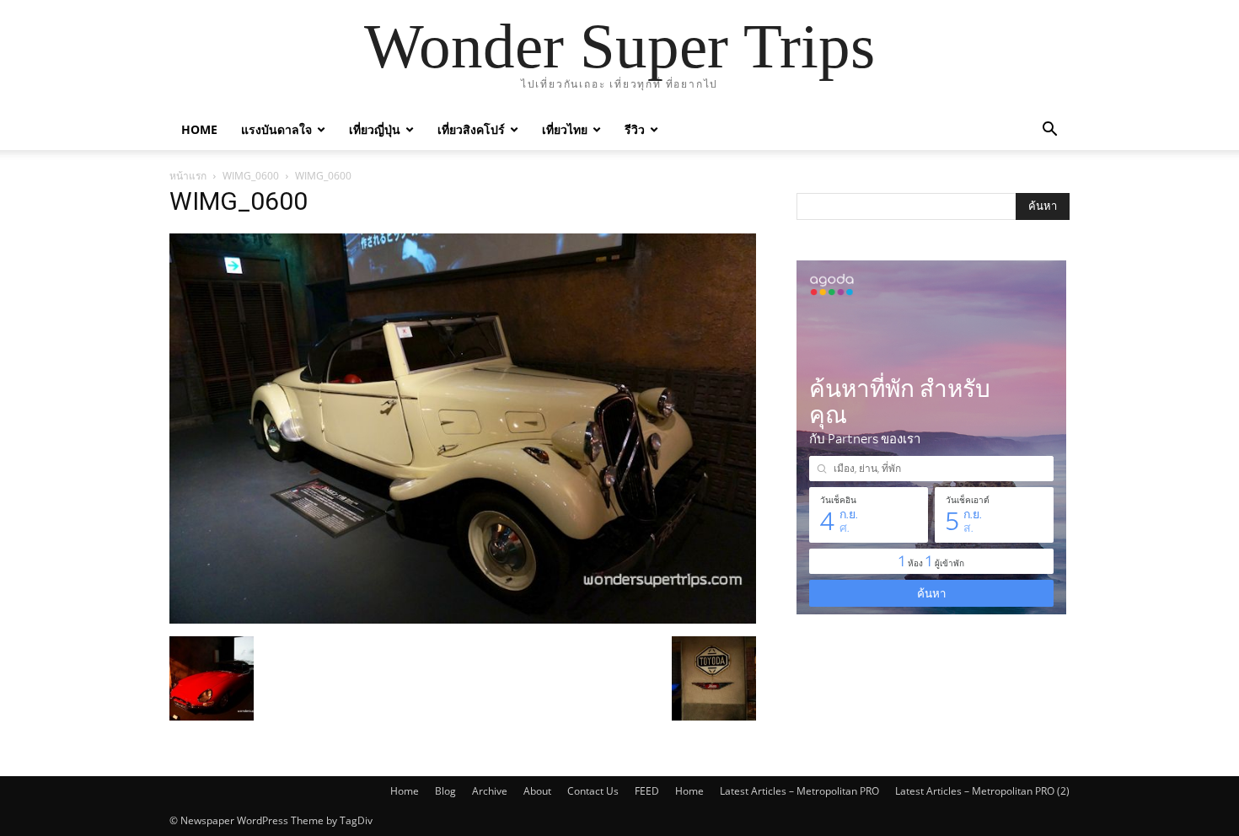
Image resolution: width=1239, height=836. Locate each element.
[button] (1049, 131)
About (537, 791)
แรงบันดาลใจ (276, 129)
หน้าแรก (187, 176)
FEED (647, 791)
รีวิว (635, 129)
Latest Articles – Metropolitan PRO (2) (982, 791)
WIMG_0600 (251, 176)
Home (199, 129)
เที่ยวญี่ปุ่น (374, 129)
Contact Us (593, 791)
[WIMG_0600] (462, 619)
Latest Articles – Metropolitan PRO (799, 791)
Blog (445, 791)
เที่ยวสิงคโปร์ (471, 129)
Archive (489, 791)
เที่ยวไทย (564, 129)
